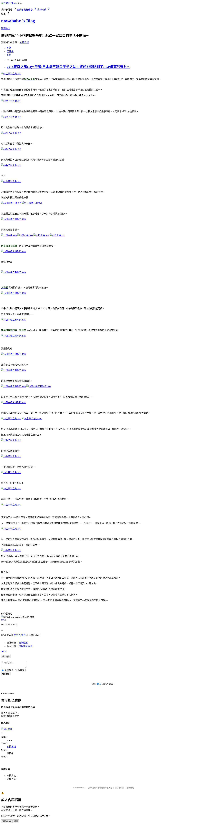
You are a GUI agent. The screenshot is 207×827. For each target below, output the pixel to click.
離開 (16, 821)
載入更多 (6, 657)
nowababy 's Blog (18, 20)
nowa (3, 620)
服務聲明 (130, 788)
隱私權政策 (119, 788)
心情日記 (24, 42)
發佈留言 (6, 674)
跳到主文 (5, 28)
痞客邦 (17, 635)
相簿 (9, 48)
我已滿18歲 (7, 821)
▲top (3, 651)
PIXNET (82, 788)
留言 (23, 635)
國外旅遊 (23, 643)
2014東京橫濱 (25, 646)
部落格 (10, 51)
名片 (9, 55)
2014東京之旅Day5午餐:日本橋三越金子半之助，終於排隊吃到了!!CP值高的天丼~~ (68, 67)
